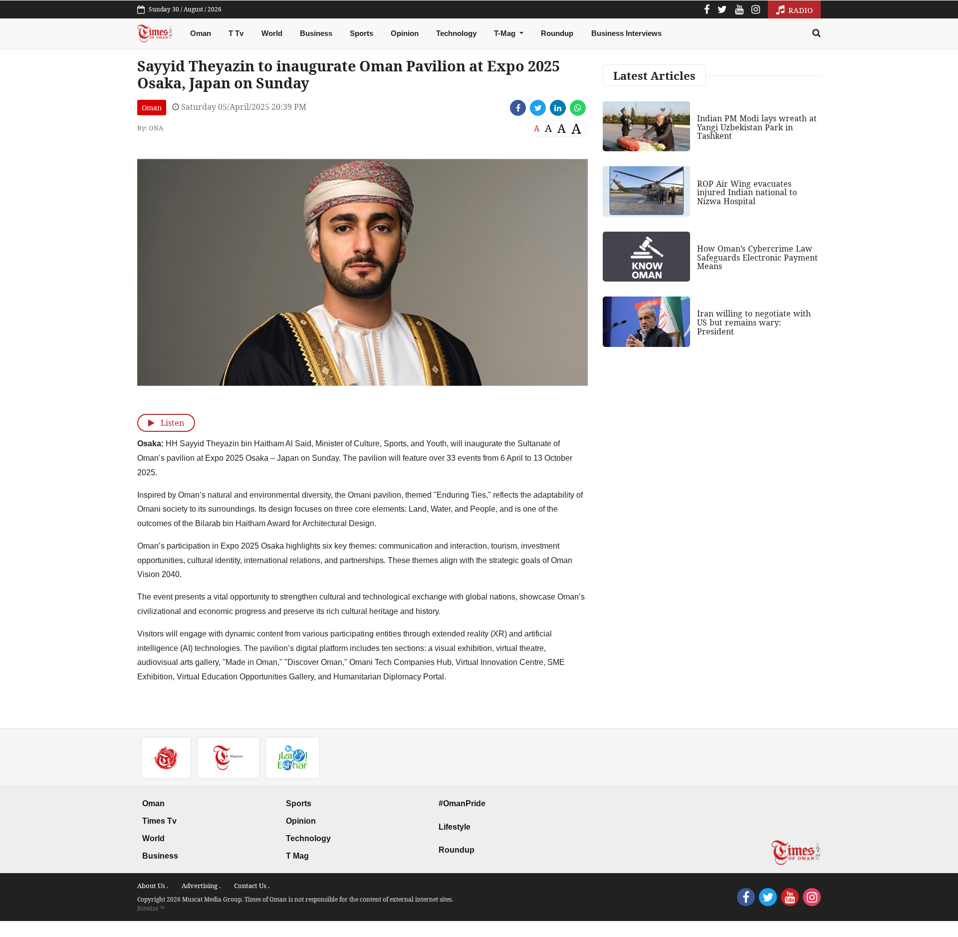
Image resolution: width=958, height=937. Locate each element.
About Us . (152, 885)
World (271, 33)
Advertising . (201, 885)
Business (316, 33)
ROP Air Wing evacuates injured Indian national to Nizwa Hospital (747, 192)
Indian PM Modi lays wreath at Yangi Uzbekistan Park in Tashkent (757, 127)
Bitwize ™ (151, 908)
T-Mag (505, 33)
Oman (200, 33)
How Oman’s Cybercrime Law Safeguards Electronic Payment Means (757, 257)
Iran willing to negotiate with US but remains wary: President (754, 322)
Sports (361, 33)
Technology (456, 33)
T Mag (297, 856)
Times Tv (159, 821)
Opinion (405, 33)
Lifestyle (455, 827)
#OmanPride (462, 803)
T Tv (236, 33)
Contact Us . (251, 885)
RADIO (799, 10)
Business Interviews (626, 33)
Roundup (557, 33)
